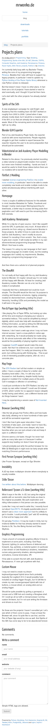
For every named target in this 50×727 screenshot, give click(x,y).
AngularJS (40, 720)
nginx (34, 722)
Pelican (14, 720)
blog (25, 18)
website (5, 664)
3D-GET (28, 60)
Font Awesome (30, 720)
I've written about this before (14, 484)
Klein (10, 722)
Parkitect (15, 521)
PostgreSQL (17, 722)
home (25, 12)
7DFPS (41, 60)
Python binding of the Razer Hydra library (19, 80)
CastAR (14, 345)
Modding (34, 58)
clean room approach (23, 511)
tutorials (25, 30)
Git (46, 720)
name (4, 644)
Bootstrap (20, 720)
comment (6, 674)
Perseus (41, 63)
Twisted (4, 722)
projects (24, 66)
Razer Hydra (6, 66)
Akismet (25, 722)
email (4, 654)
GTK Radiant (11, 368)
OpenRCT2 (15, 509)
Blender (35, 60)
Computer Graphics (9, 63)
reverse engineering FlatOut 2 (22, 179)
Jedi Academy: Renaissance (27, 63)
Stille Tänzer (16, 66)
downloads (25, 24)
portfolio (25, 36)
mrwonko (41, 66)
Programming (21, 58)
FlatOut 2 (31, 66)
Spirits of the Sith (19, 60)
